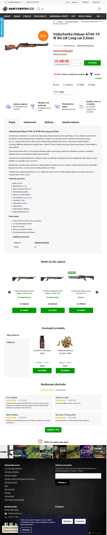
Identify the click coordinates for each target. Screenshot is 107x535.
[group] (24, 291)
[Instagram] (11, 524)
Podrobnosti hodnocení (85, 46)
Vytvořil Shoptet (96, 533)
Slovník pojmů (9, 489)
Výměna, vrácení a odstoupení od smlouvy (19, 479)
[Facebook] (6, 524)
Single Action (27, 198)
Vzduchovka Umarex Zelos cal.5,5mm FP (81, 292)
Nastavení (26, 530)
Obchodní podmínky (11, 472)
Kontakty (7, 493)
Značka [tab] (70, 122)
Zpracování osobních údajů (14, 500)
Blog (6, 486)
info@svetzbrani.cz (14, 2)
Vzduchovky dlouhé (41, 243)
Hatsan (61, 92)
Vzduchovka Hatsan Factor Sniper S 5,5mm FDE (24, 292)
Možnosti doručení (60, 54)
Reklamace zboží (10, 482)
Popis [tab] (12, 122)
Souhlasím (80, 521)
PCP (29, 136)
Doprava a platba (10, 475)
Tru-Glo (37, 172)
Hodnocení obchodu (53, 384)
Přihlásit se (62, 483)
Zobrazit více (53, 430)
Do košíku (92, 63)
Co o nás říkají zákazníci (13, 469)
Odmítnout (67, 521)
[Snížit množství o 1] (73, 62)
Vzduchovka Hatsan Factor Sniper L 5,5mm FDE (52, 292)
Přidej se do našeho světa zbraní (56, 442)
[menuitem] (7, 16)
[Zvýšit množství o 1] (80, 62)
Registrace (96, 2)
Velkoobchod (9, 496)
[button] (24, 306)
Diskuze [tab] (49, 122)
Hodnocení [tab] (30, 122)
